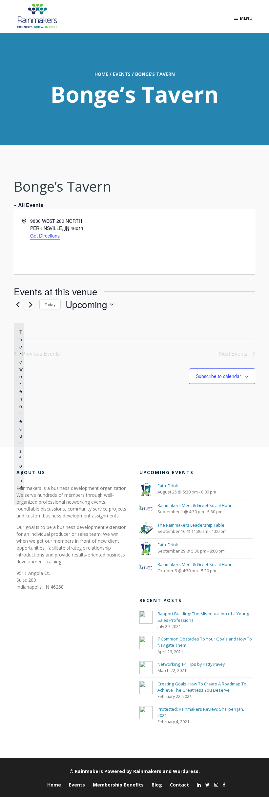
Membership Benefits (118, 785)
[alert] (19, 413)
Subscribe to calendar (218, 376)
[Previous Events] (18, 304)
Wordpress (185, 771)
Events (122, 74)
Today (50, 304)
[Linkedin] (197, 784)
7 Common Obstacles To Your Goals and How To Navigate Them (204, 642)
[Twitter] (206, 784)
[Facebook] (222, 784)
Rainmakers (89, 771)
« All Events (28, 205)
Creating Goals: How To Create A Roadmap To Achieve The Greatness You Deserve (201, 687)
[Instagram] (214, 784)
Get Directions (45, 235)
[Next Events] (30, 304)
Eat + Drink (167, 486)
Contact (179, 785)
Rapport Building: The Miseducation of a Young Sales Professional (203, 617)
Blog (157, 785)
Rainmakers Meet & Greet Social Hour (194, 505)
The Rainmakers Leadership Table (190, 525)
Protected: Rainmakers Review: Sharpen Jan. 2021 (200, 712)
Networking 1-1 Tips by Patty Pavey (191, 664)
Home (101, 74)
